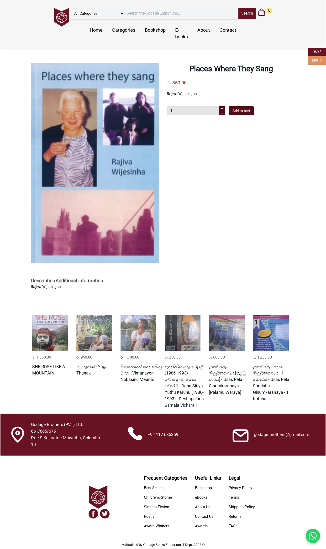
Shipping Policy (242, 507)
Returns (235, 516)
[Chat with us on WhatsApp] (313, 536)
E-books (181, 33)
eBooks (201, 497)
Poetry (149, 516)
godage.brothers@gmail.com (281, 434)
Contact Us (204, 516)
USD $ (314, 51)
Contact (228, 30)
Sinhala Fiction (156, 507)
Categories (123, 30)
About (203, 30)
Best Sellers (153, 488)
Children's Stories (158, 497)
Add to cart (241, 111)
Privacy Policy (240, 488)
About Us (202, 507)
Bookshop (155, 30)
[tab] (43, 281)
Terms (234, 497)
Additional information (79, 280)
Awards (201, 526)
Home (96, 30)
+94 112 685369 (163, 434)
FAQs (233, 526)
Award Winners (156, 526)
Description (43, 280)
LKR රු (315, 60)
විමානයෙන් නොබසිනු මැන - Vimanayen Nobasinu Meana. (141, 373)
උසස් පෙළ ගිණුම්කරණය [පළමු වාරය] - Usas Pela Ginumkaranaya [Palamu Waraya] (227, 379)
